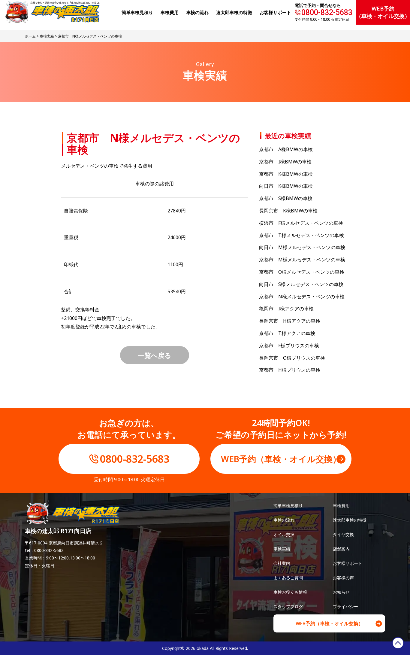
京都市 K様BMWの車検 (286, 174)
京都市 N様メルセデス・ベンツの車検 (302, 296)
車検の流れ (283, 520)
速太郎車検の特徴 (349, 520)
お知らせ (341, 592)
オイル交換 (283, 534)
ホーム (30, 36)
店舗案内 (341, 549)
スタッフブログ (288, 606)
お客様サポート (275, 12)
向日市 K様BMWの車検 (286, 186)
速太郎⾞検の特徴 (234, 12)
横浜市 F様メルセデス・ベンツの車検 (301, 223)
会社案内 (281, 563)
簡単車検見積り (137, 12)
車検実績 (47, 36)
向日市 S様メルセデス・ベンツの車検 (301, 284)
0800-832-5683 (326, 12)
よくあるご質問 (288, 577)
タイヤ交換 (343, 534)
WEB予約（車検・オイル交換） (383, 12)
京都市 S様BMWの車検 (285, 198)
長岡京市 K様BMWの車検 (288, 210)
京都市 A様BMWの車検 (286, 149)
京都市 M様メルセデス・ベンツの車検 (302, 259)
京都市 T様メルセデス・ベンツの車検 (301, 235)
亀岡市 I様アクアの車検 (286, 308)
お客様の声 (343, 577)
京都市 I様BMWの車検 (285, 161)
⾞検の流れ (197, 12)
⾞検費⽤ (170, 12)
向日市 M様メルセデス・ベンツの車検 (302, 247)
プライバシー (345, 606)
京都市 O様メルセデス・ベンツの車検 (301, 272)
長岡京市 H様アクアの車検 (289, 321)
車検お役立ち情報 (290, 592)
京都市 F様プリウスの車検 (289, 345)
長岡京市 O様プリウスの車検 (292, 358)
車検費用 (341, 505)
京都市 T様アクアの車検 (287, 333)
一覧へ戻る (154, 355)
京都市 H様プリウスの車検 (294, 370)
